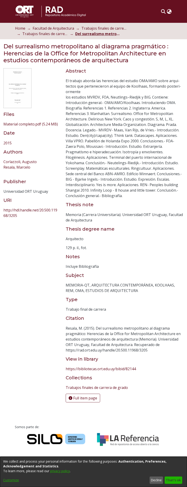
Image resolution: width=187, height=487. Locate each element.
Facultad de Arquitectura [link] (53, 28)
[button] (163, 11)
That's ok (173, 480)
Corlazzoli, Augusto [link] (20, 161)
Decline (156, 480)
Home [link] (20, 28)
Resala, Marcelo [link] (16, 167)
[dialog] (93, 472)
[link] (30, 124)
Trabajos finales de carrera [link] (104, 28)
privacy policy (60, 471)
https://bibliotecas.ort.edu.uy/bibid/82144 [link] (101, 368)
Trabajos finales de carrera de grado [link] (45, 33)
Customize (11, 480)
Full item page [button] (84, 398)
